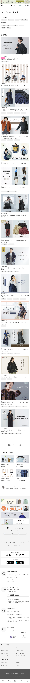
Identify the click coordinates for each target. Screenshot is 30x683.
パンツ (17, 19)
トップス (4, 19)
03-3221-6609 (13, 595)
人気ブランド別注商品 (20, 655)
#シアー (4, 326)
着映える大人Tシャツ (12, 25)
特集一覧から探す (4, 653)
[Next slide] (28, 541)
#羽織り (17, 271)
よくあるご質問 (4, 665)
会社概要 (16, 673)
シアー (3, 25)
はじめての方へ (4, 662)
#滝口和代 (4, 433)
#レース (24, 113)
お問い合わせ (18, 665)
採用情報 (22, 673)
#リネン (4, 140)
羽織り (8, 27)
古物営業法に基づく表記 (9, 673)
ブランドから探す (19, 650)
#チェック (4, 406)
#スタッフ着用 (5, 191)
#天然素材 (10, 113)
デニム (3, 27)
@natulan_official (15, 530)
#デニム (4, 113)
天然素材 (22, 25)
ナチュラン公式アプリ (12, 581)
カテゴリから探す (4, 650)
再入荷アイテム (19, 647)
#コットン (17, 113)
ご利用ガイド (18, 662)
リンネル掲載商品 (4, 655)
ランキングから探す (20, 653)
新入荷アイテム (4, 647)
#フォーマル (5, 61)
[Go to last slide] (1, 541)
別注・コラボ (24, 19)
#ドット (4, 379)
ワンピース (10, 19)
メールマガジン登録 (12, 579)
